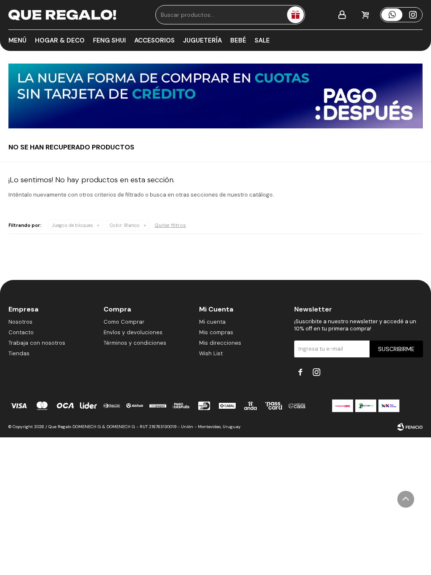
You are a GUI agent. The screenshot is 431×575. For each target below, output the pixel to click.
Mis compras (216, 332)
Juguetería (202, 40)
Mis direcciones (220, 342)
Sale (262, 40)
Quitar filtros (170, 225)
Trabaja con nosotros (36, 342)
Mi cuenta (212, 321)
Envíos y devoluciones (133, 332)
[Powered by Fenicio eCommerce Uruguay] (410, 427)
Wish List (211, 353)
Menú (17, 40)
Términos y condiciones (135, 342)
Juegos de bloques (72, 225)
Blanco (125, 225)
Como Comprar (124, 321)
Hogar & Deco (60, 40)
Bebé (238, 40)
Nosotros (20, 321)
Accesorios (154, 40)
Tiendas (18, 353)
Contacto (21, 332)
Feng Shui (109, 40)
